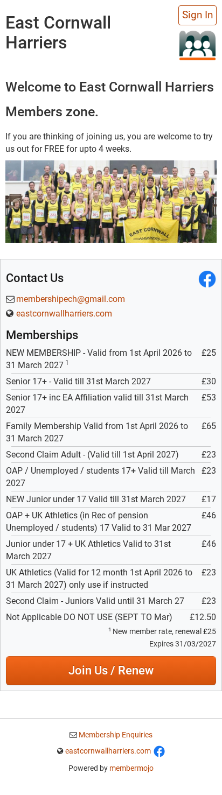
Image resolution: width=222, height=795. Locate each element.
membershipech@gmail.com (70, 299)
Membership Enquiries (114, 734)
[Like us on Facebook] (159, 751)
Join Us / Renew (111, 670)
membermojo (131, 768)
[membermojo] (197, 45)
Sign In (197, 15)
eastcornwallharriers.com (64, 313)
